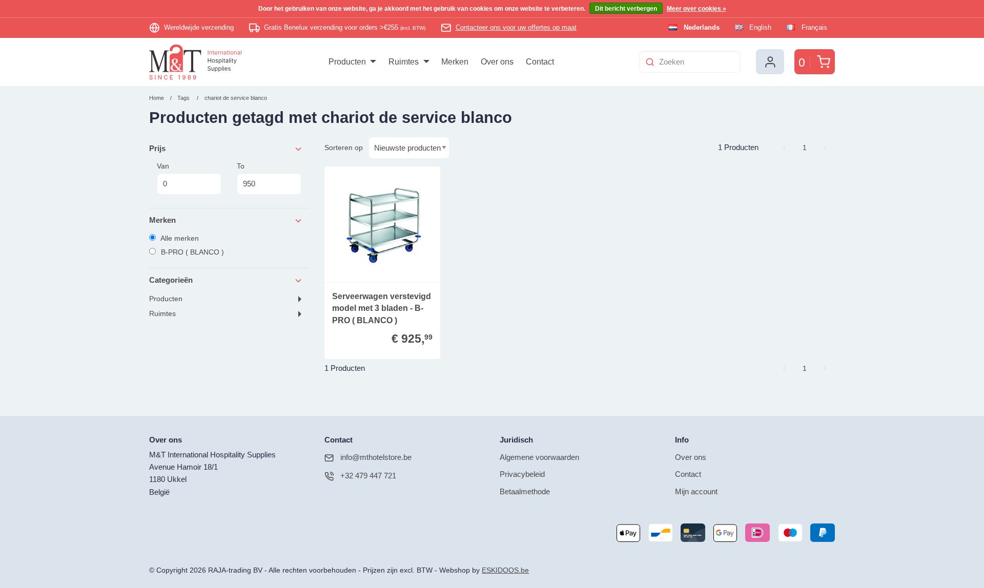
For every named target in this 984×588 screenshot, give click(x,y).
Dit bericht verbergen (626, 8)
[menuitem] (352, 62)
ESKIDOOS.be (505, 570)
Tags (183, 98)
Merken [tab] (162, 220)
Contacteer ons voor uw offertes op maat (516, 27)
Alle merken (179, 238)
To (240, 166)
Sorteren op (343, 147)
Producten (165, 299)
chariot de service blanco (235, 98)
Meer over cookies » (696, 8)
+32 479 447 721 (368, 475)
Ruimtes (162, 314)
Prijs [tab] (157, 148)
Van (163, 166)
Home (156, 98)
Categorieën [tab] (171, 280)
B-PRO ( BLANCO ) (191, 252)
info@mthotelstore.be (376, 457)
